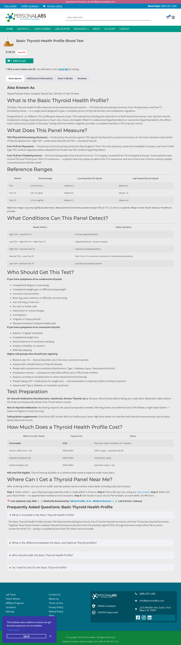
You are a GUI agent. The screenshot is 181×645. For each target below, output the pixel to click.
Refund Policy (56, 611)
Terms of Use (56, 603)
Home (9, 28)
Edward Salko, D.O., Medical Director (90, 501)
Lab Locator (62, 28)
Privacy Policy (56, 607)
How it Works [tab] (65, 78)
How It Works (42, 28)
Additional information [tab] (40, 78)
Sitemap (10, 611)
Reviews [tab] (82, 78)
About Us (54, 598)
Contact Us (55, 594)
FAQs (51, 615)
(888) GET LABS (169, 6)
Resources (80, 28)
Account (109, 28)
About (96, 28)
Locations (11, 607)
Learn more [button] (13, 629)
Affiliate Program (15, 603)
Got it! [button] (26, 636)
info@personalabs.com (102, 1)
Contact (124, 28)
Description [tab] (15, 78)
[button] (167, 17)
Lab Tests (23, 28)
